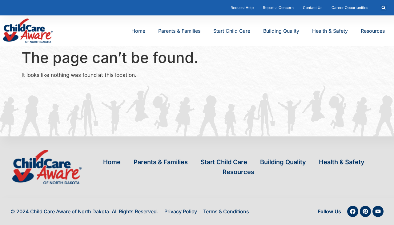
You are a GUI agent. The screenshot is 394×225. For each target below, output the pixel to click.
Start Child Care (231, 31)
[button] (383, 8)
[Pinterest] (365, 211)
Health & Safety (330, 31)
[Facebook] (352, 211)
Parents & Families (179, 31)
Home (138, 31)
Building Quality (281, 31)
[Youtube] (378, 211)
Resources (373, 31)
